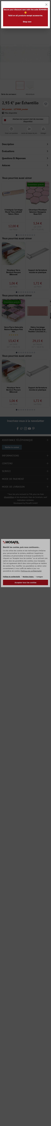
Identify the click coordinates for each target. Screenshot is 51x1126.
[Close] (46, 4)
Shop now (27, 21)
